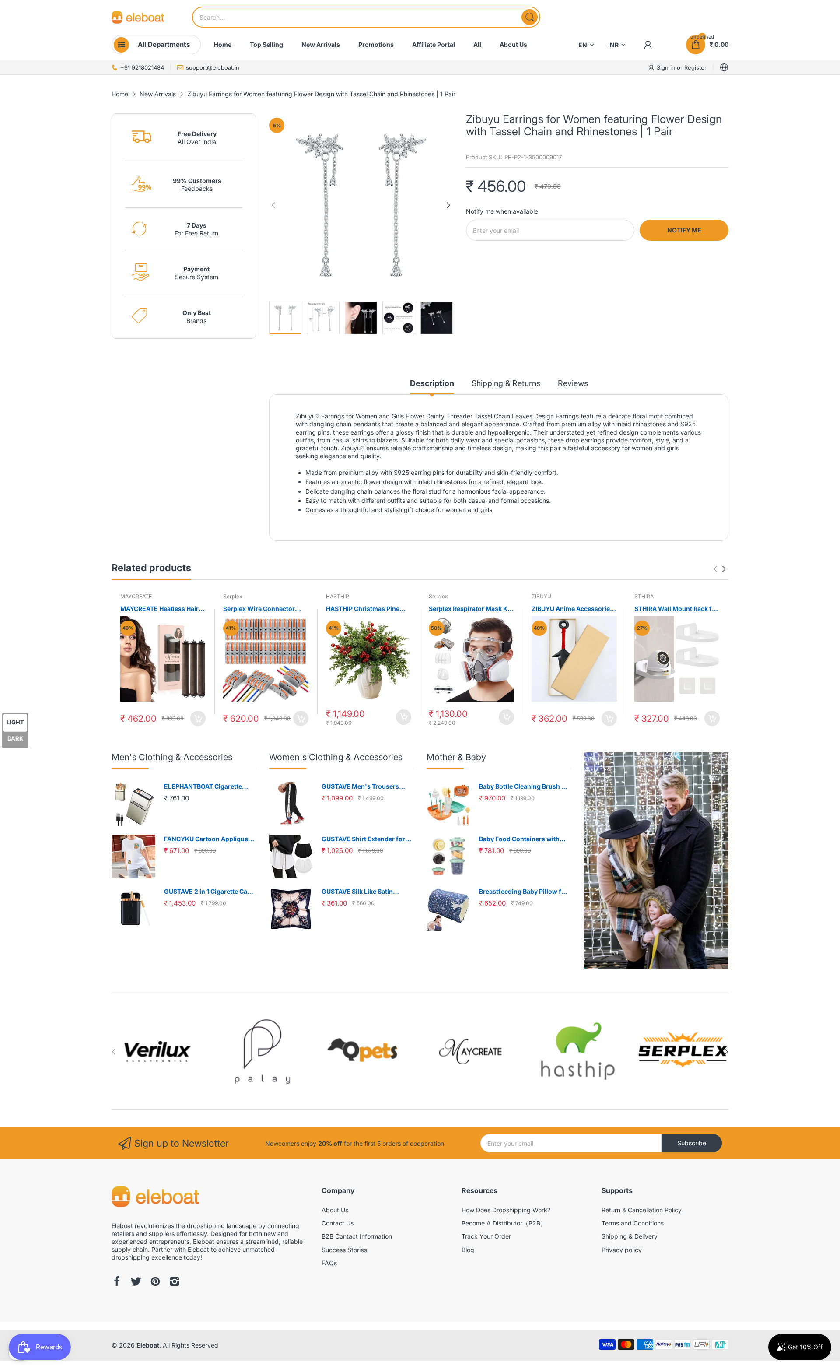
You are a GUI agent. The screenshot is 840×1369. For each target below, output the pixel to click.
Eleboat (147, 1345)
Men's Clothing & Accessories (172, 757)
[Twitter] (136, 1282)
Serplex (232, 596)
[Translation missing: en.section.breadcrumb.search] (530, 17)
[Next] (273, 205)
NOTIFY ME (684, 230)
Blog (468, 1249)
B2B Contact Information (357, 1236)
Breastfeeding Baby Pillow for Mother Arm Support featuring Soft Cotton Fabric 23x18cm (524, 892)
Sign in (667, 67)
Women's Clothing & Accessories (335, 757)
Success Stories (344, 1249)
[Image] (656, 860)
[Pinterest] (155, 1282)
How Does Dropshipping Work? (506, 1210)
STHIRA (644, 596)
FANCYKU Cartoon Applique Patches (206, 839)
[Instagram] (174, 1282)
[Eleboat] (138, 17)
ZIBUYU (541, 596)
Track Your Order (486, 1236)
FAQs (329, 1263)
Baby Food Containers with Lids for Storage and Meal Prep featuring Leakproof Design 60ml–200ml (525, 839)
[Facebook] (117, 1282)
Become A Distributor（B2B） (504, 1223)
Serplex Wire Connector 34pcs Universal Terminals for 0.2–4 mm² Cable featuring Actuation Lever (263, 609)
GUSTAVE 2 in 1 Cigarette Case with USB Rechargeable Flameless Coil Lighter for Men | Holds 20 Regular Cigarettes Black (209, 892)
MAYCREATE (136, 596)
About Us (335, 1210)
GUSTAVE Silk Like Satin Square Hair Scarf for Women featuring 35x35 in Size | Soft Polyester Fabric (365, 892)
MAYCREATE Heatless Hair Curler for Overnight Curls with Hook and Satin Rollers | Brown (163, 609)
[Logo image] (157, 1051)
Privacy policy (622, 1249)
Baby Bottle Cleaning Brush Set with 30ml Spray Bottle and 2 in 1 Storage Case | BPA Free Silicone (525, 787)
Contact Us (338, 1223)
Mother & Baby (456, 757)
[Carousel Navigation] (719, 569)
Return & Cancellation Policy (642, 1210)
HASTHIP (337, 596)
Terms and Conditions (633, 1223)
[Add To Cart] (198, 718)
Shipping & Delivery (630, 1236)
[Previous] (448, 205)
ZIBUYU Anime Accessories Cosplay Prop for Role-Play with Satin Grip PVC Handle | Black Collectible (573, 609)
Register (695, 67)
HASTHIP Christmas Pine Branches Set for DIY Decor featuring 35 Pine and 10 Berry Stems (366, 609)
